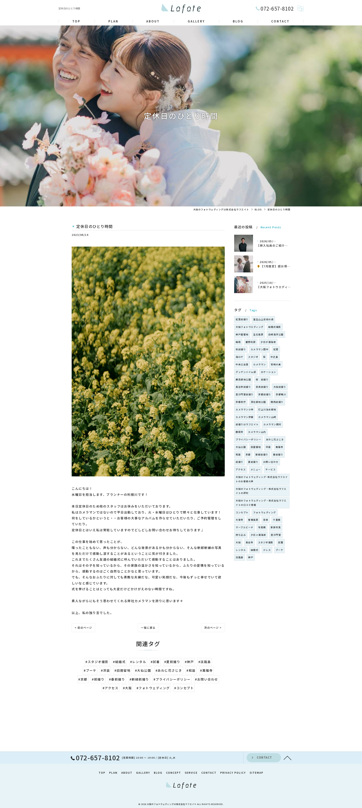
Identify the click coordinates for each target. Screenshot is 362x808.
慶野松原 (251, 341)
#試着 (155, 661)
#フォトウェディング (153, 688)
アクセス (241, 469)
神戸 (250, 557)
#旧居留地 (122, 670)
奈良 (265, 519)
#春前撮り (117, 679)
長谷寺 (249, 542)
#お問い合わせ (206, 679)
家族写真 (276, 527)
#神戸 (189, 661)
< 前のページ (83, 627)
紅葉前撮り (242, 319)
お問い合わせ (270, 461)
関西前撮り (277, 401)
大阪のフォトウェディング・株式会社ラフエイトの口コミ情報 (261, 502)
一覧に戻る (148, 627)
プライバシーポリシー (248, 439)
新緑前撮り (261, 454)
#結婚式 (119, 661)
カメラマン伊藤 (245, 417)
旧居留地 (256, 446)
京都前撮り (264, 394)
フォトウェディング (264, 512)
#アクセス (111, 688)
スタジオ (253, 356)
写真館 (262, 527)
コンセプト (242, 512)
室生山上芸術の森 (263, 319)
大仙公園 (241, 446)
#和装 (191, 670)
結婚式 (254, 549)
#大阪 (127, 688)
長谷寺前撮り (243, 386)
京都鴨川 (281, 394)
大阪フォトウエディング (250, 326)
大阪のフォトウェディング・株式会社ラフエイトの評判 (261, 491)
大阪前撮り (279, 386)
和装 (238, 454)
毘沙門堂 (276, 534)
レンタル (241, 549)
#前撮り (98, 679)
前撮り (239, 461)
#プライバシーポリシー (172, 679)
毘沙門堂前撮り (245, 394)
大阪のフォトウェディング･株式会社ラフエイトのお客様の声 (262, 479)
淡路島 (239, 557)
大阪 (238, 542)
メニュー (256, 469)
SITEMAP (256, 772)
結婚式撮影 (274, 326)
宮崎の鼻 (276, 364)
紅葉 (275, 349)
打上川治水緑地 (267, 409)
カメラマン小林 (245, 409)
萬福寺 (279, 446)
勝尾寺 (239, 431)
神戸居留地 (242, 334)
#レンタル (138, 661)
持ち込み (241, 534)
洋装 (268, 446)
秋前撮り (241, 349)
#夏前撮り (172, 661)
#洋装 (105, 670)
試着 (280, 542)
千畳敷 (277, 519)
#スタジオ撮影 (97, 661)
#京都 (82, 679)
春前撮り (278, 454)
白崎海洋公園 (276, 334)
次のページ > (213, 627)
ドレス (267, 549)
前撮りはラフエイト (247, 424)
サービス (270, 469)
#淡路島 (204, 661)
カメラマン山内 (257, 431)
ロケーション (268, 371)
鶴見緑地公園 (243, 379)
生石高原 (258, 334)
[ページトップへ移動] (287, 757)
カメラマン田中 (260, 349)
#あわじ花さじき (169, 670)
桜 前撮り (262, 379)
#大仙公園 (143, 670)
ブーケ (279, 549)
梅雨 (238, 341)
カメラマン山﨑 (267, 417)
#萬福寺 (206, 670)
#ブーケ (90, 670)
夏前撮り (253, 461)
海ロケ (239, 356)
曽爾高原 (253, 519)
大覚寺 (239, 519)
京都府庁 (241, 401)
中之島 (274, 356)
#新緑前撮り (139, 679)
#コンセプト (184, 688)
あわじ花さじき (275, 439)
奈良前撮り (262, 386)
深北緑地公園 (258, 401)
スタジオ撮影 (265, 542)
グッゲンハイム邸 (246, 371)
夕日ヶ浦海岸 (258, 534)
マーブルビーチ (244, 527)
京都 (248, 454)
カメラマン (259, 364)
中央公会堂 (242, 364)
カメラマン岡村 (272, 424)
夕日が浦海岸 (268, 341)
